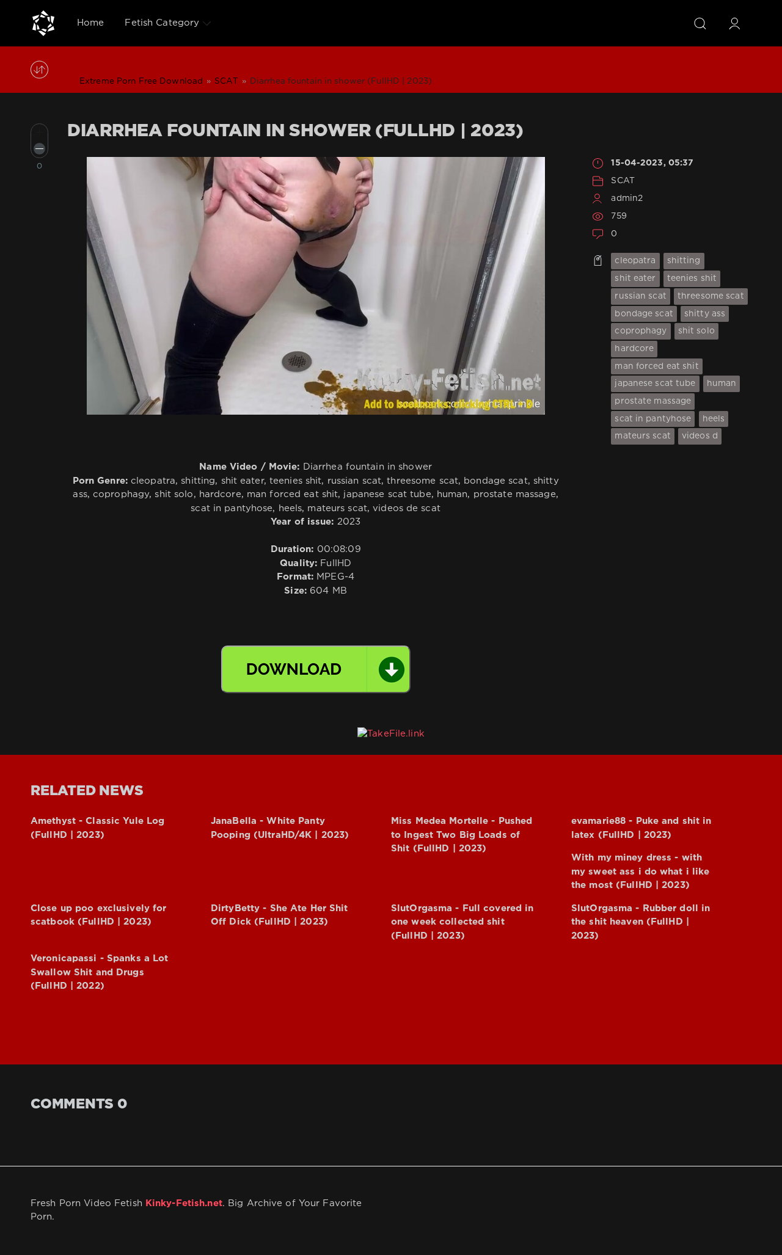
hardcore (634, 348)
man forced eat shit (656, 366)
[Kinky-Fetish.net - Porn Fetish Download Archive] (43, 23)
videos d (700, 436)
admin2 (627, 198)
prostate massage (653, 401)
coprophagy (641, 331)
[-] (39, 148)
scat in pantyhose (653, 419)
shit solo (696, 331)
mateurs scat (642, 436)
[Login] (734, 23)
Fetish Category (162, 23)
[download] (316, 669)
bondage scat (644, 314)
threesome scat (711, 296)
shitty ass (704, 314)
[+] (39, 132)
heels (714, 419)
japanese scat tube (655, 383)
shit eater (635, 278)
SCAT (622, 180)
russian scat (640, 296)
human (722, 383)
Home (90, 23)
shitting (684, 260)
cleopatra (635, 260)
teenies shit (692, 278)
